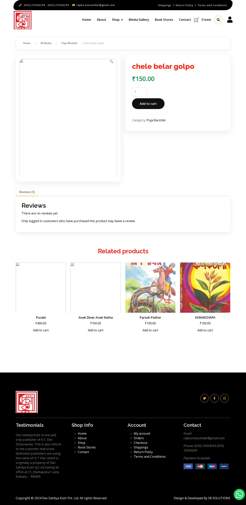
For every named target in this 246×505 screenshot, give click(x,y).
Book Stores (164, 20)
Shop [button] (116, 20)
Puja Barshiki (69, 43)
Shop (81, 443)
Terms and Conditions (150, 456)
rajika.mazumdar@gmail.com (95, 5)
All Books (46, 43)
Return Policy (143, 452)
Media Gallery (139, 20)
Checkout (140, 443)
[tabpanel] (123, 214)
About (101, 20)
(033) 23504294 (34, 5)
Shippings (141, 447)
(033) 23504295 (58, 5)
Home (86, 20)
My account (142, 433)
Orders (139, 438)
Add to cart (148, 104)
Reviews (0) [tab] (27, 192)
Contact (185, 20)
